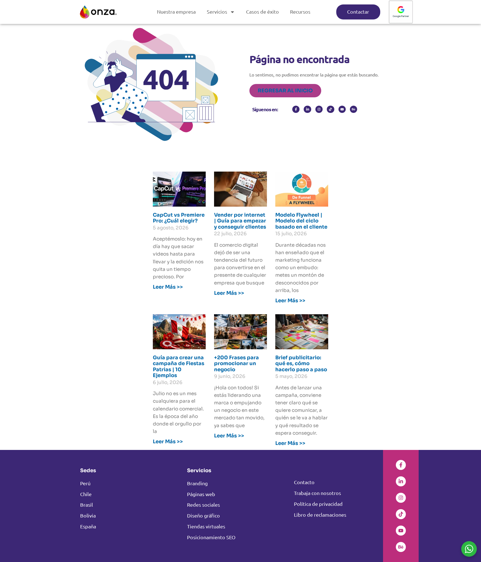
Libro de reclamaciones (320, 515)
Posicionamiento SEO (211, 537)
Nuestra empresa (176, 11)
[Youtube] (342, 109)
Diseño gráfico (203, 515)
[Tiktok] (330, 109)
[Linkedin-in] (307, 109)
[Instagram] (319, 109)
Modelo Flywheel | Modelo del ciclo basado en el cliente (301, 221)
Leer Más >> (168, 287)
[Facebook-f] (296, 109)
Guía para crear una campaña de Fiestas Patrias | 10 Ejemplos (178, 367)
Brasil (86, 504)
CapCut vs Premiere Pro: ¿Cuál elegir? (179, 218)
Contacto (304, 482)
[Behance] (353, 109)
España (88, 526)
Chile (86, 494)
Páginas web (201, 494)
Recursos (300, 11)
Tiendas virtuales (206, 526)
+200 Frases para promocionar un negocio (236, 364)
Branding (197, 483)
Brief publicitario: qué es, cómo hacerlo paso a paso (301, 364)
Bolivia (88, 515)
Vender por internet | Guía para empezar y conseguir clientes (240, 221)
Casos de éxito (262, 11)
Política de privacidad (318, 504)
